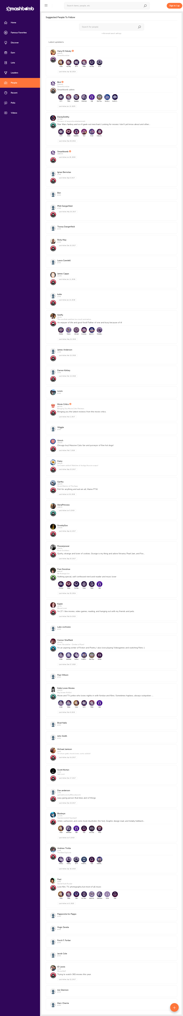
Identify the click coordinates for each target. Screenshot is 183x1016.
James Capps (63, 273)
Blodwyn (61, 813)
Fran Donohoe (63, 569)
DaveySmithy (63, 117)
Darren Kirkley (63, 370)
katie (59, 294)
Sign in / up (174, 5)
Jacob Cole (62, 953)
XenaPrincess (63, 504)
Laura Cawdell (64, 260)
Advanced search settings (112, 33)
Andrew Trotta (64, 848)
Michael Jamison (64, 749)
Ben (59, 192)
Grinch (60, 440)
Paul (59, 879)
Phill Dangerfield (64, 206)
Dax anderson (63, 790)
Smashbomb (62, 151)
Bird (59, 82)
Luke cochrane (64, 627)
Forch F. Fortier (64, 940)
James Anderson (64, 349)
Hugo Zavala (63, 927)
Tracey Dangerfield (66, 226)
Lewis (60, 391)
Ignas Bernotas (64, 172)
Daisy (59, 461)
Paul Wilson (62, 675)
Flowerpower (63, 546)
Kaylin (60, 604)
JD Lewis (61, 966)
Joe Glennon (62, 990)
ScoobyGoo (62, 525)
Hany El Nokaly (64, 51)
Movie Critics (63, 404)
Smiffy (60, 315)
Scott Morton (63, 769)
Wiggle (60, 427)
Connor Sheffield (65, 640)
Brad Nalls (62, 722)
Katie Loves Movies (66, 688)
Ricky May (61, 239)
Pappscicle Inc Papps (66, 914)
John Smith (62, 736)
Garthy (60, 481)
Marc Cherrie (63, 1003)
